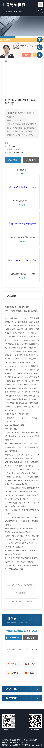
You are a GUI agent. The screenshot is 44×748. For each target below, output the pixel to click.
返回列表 (22, 593)
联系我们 (31, 160)
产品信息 (31, 673)
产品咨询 (12, 160)
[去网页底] (40, 55)
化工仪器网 (16, 745)
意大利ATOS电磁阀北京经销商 (28, 585)
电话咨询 (40, 47)
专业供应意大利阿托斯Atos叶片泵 (22, 274)
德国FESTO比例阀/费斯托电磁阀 (22, 237)
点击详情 (22, 205)
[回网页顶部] (40, 40)
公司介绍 (31, 664)
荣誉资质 (14, 664)
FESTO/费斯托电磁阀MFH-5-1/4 (22, 201)
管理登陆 (26, 745)
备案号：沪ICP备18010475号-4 (15, 742)
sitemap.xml (37, 745)
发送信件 (30, 638)
